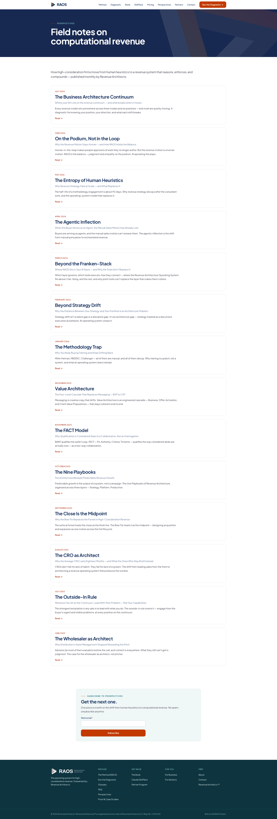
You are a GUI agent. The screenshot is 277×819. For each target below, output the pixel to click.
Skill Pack (138, 4)
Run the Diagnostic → (212, 4)
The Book (136, 774)
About (202, 774)
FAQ (100, 789)
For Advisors (171, 779)
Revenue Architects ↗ (209, 784)
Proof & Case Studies (108, 799)
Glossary (102, 784)
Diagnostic (116, 4)
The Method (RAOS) (107, 774)
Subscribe (113, 732)
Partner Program (139, 784)
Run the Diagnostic (107, 779)
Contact (191, 4)
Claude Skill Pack (140, 779)
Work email (87, 718)
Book (127, 4)
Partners (179, 4)
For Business (171, 774)
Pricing (150, 4)
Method (102, 4)
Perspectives (164, 4)
